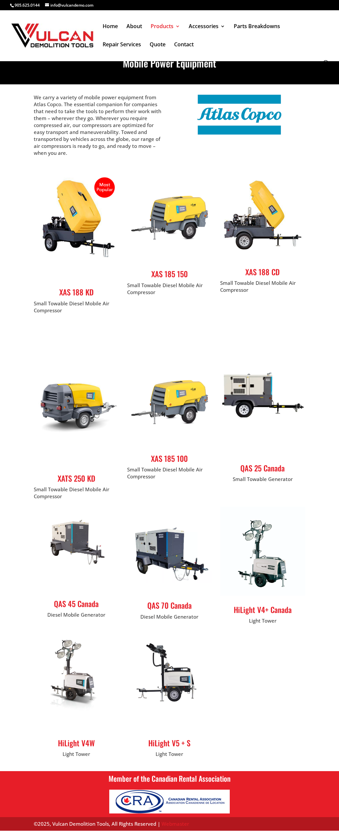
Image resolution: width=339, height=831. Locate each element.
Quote (158, 45)
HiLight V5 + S (169, 743)
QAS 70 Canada (169, 605)
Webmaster (175, 823)
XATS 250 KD (76, 478)
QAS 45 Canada (76, 603)
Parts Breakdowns (257, 27)
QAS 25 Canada (262, 468)
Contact (184, 45)
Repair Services (122, 45)
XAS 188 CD (262, 272)
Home (110, 27)
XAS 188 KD (76, 292)
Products (162, 27)
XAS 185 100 (169, 458)
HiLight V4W (76, 743)
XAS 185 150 (169, 274)
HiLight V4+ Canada (263, 609)
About (134, 27)
